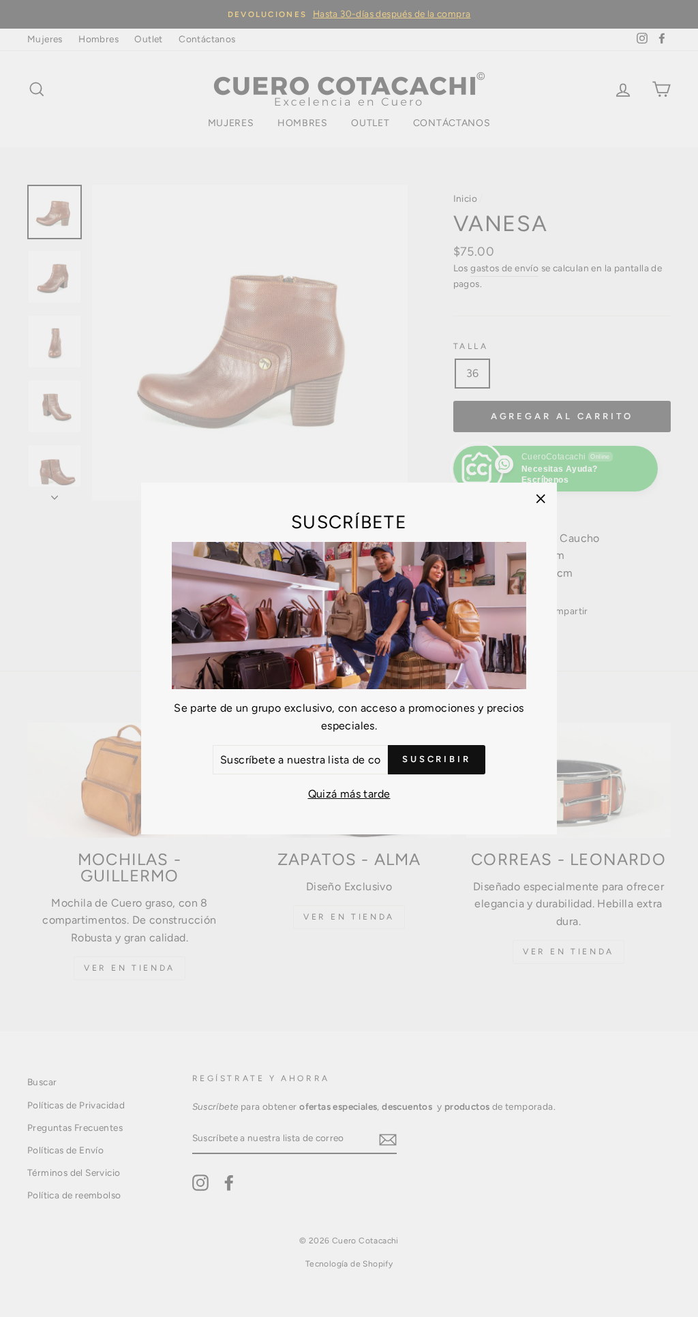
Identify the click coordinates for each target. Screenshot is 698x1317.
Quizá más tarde (349, 793)
